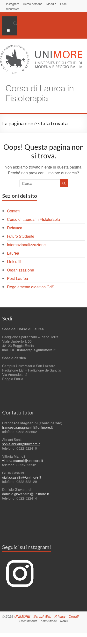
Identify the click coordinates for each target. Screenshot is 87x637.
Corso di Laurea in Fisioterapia (33, 219)
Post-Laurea (17, 278)
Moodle (51, 4)
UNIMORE (22, 616)
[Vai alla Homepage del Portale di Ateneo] (41, 47)
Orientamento (28, 621)
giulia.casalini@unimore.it (21, 477)
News (64, 621)
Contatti (13, 211)
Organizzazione (20, 270)
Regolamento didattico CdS (30, 287)
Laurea (13, 253)
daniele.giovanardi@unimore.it (25, 493)
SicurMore (13, 9)
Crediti (74, 616)
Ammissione (49, 621)
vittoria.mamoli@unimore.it (22, 460)
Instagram (12, 4)
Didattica (14, 227)
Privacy (59, 616)
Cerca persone (33, 4)
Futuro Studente (20, 236)
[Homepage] (37, 81)
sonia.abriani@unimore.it (21, 443)
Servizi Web (42, 616)
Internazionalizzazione (26, 244)
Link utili (14, 261)
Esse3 (64, 4)
